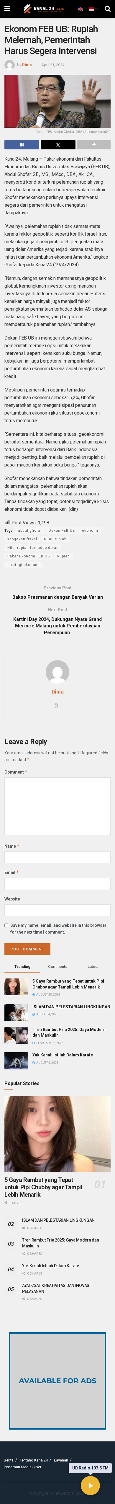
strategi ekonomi (23, 565)
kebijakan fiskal (22, 539)
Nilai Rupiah (55, 539)
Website (12, 899)
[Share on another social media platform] (94, 144)
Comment (16, 772)
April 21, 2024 (52, 65)
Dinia (27, 65)
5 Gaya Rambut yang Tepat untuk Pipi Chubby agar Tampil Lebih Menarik (43, 1187)
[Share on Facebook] (21, 144)
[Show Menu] (7, 9)
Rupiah (63, 556)
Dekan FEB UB (62, 530)
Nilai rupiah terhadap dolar (32, 548)
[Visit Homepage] (44, 9)
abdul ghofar (30, 530)
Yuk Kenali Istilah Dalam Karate (62, 1055)
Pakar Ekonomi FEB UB (28, 556)
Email (11, 872)
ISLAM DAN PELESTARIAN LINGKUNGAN (71, 1006)
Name (12, 846)
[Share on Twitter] (58, 144)
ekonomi (90, 530)
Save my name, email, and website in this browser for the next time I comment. (58, 928)
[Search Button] (108, 9)
